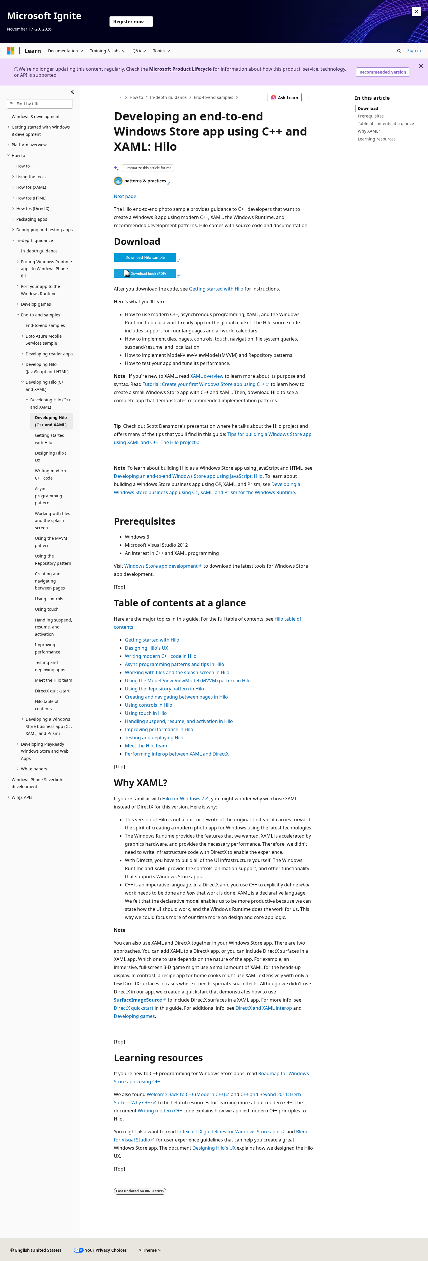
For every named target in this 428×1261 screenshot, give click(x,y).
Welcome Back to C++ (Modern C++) (186, 1094)
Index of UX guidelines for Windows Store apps (229, 1131)
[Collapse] (72, 92)
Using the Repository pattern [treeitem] (53, 559)
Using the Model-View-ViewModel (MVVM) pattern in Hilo (188, 680)
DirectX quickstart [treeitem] (52, 691)
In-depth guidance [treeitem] (39, 251)
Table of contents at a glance (386, 123)
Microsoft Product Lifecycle (180, 69)
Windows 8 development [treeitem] (36, 116)
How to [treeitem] (23, 166)
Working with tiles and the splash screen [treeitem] (52, 520)
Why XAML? (369, 131)
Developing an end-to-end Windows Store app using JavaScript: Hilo (188, 476)
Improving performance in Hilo (159, 729)
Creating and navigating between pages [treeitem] (50, 581)
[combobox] (40, 103)
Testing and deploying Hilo (154, 737)
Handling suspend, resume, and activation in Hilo (179, 721)
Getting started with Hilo (216, 289)
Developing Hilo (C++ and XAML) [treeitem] (51, 421)
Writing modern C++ (160, 1110)
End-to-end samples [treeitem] (45, 325)
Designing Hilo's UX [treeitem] (51, 456)
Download (368, 108)
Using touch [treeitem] (47, 609)
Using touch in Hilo (146, 713)
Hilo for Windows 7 (183, 798)
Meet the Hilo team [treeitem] (53, 680)
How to (136, 97)
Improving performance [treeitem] (47, 648)
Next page (125, 196)
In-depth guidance (168, 97)
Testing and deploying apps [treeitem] (50, 666)
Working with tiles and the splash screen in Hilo (177, 672)
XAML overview (207, 376)
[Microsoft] (11, 51)
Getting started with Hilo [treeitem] (50, 438)
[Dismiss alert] (416, 11)
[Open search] (399, 51)
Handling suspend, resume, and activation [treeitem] (53, 627)
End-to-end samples (213, 97)
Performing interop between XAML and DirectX (177, 754)
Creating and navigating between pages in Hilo (176, 697)
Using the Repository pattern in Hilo (164, 688)
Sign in (414, 50)
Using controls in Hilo (148, 705)
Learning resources (377, 139)
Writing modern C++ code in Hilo (161, 656)
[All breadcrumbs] (119, 97)
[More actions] (309, 97)
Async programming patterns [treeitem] (48, 495)
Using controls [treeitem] (49, 598)
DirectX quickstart (133, 1008)
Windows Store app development (161, 566)
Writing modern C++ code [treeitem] (50, 474)
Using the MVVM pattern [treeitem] (51, 541)
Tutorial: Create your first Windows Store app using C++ (204, 384)
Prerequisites (371, 116)
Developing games (134, 1016)
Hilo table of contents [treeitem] (47, 705)
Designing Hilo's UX (146, 648)
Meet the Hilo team (146, 745)
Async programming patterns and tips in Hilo (174, 664)
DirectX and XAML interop (264, 1008)
